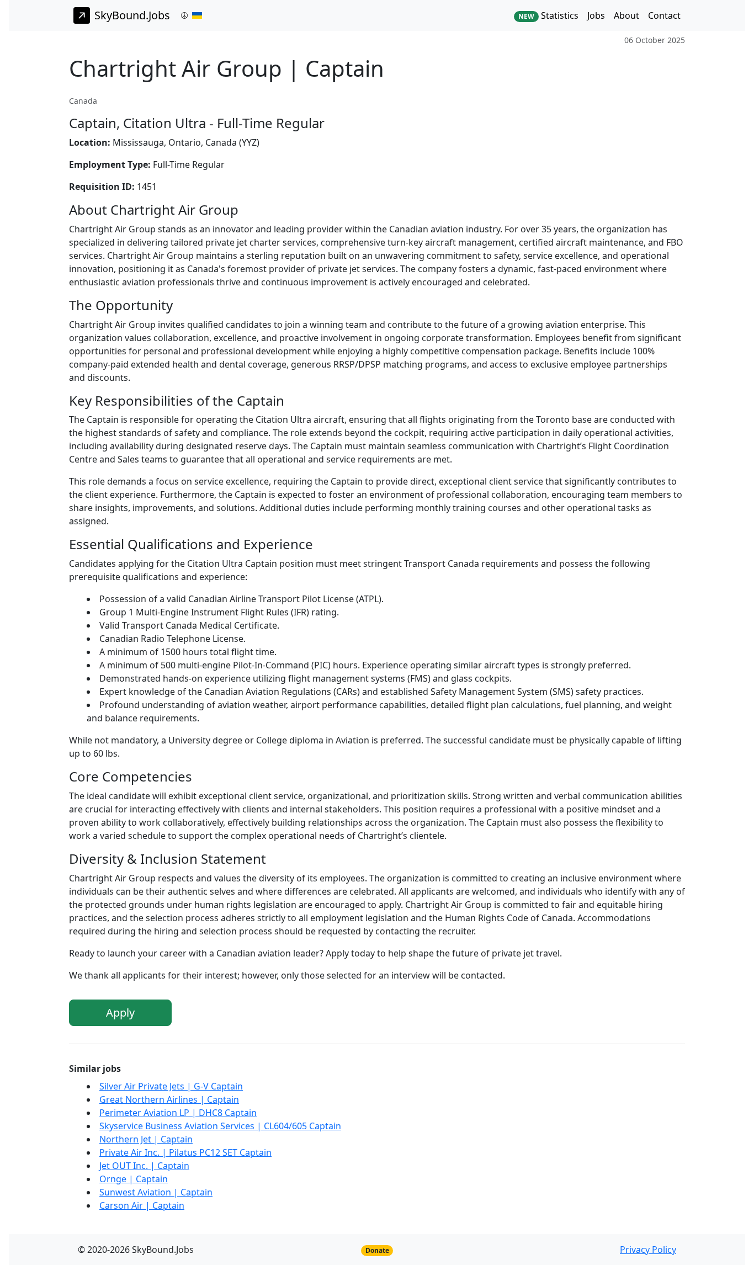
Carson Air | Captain (141, 1205)
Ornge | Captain (133, 1179)
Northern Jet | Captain (146, 1139)
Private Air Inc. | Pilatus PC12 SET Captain (185, 1152)
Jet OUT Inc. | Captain (144, 1166)
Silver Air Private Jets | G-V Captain (171, 1086)
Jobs (596, 15)
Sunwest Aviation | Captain (156, 1192)
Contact (664, 15)
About (626, 15)
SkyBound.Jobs (132, 15)
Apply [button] (120, 1012)
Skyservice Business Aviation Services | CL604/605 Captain (220, 1126)
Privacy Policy (648, 1249)
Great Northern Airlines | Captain (169, 1099)
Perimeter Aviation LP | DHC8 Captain (178, 1113)
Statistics (548, 15)
